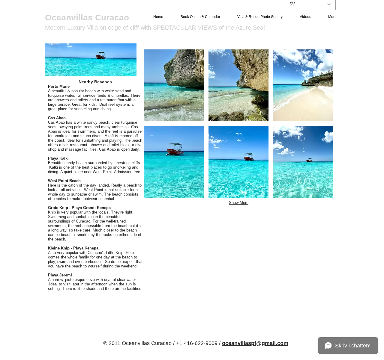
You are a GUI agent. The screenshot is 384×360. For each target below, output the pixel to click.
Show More (238, 202)
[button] (174, 85)
